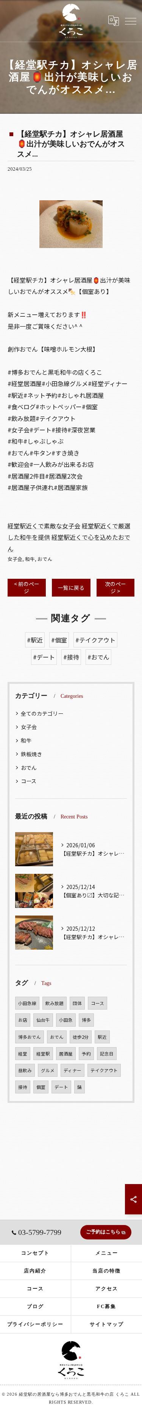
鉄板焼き (31, 754)
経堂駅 (43, 1054)
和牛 (30, 558)
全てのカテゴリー (42, 713)
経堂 (22, 1054)
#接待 (71, 656)
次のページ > (115, 587)
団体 (77, 1003)
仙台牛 (43, 1020)
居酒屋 (66, 1054)
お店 (22, 1020)
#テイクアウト (95, 639)
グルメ (48, 1070)
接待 (22, 1087)
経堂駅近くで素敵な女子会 (44, 525)
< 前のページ (26, 587)
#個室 (59, 639)
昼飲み (25, 1070)
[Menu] (130, 20)
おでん (44, 558)
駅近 (102, 1037)
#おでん (98, 656)
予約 (86, 1054)
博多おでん (29, 1037)
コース (28, 781)
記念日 (107, 1054)
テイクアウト (104, 1070)
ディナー (72, 1070)
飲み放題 (54, 1003)
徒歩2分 (81, 1037)
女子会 (15, 558)
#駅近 (35, 639)
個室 (40, 1087)
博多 (86, 1020)
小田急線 (27, 1003)
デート (61, 1087)
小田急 (66, 1020)
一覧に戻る (71, 587)
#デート (44, 656)
